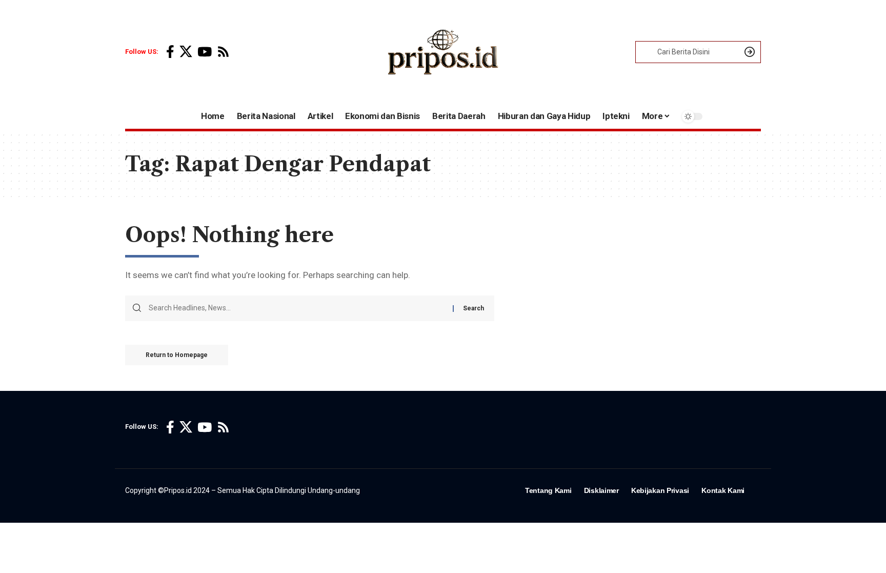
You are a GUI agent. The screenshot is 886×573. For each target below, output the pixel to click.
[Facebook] (170, 52)
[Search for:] (297, 308)
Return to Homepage (177, 355)
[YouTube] (204, 52)
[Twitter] (186, 52)
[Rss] (223, 52)
